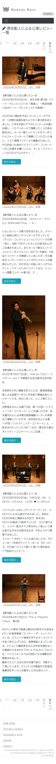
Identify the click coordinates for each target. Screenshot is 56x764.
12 (15, 43)
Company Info (12, 734)
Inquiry (8, 746)
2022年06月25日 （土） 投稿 (21, 361)
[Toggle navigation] (6, 21)
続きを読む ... (11, 161)
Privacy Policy (13, 728)
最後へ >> (50, 47)
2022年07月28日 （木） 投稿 (21, 206)
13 (22, 43)
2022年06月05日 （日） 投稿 (21, 485)
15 (37, 43)
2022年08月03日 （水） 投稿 (21, 87)
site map (9, 723)
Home (7, 740)
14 (30, 43)
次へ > (44, 45)
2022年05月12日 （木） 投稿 (21, 604)
